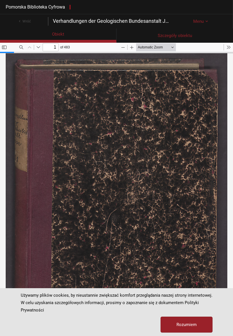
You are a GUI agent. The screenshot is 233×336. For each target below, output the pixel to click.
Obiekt (58, 34)
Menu (198, 21)
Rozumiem (186, 324)
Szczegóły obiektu (175, 35)
